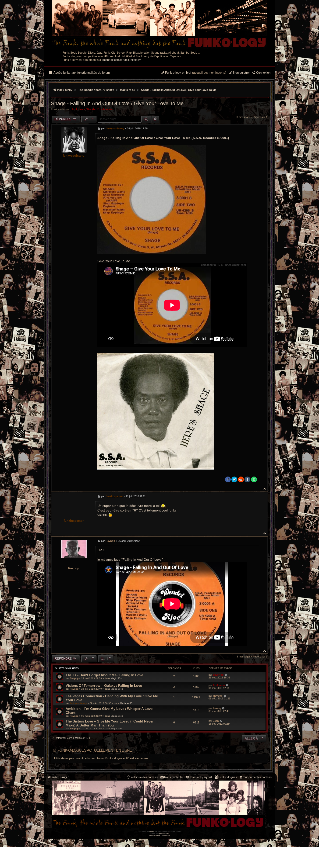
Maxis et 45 (117, 689)
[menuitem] (261, 73)
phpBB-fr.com (164, 833)
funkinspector (74, 520)
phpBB (152, 831)
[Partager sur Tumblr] (247, 479)
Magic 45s (116, 678)
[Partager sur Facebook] (228, 479)
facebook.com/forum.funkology (121, 60)
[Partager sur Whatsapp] (254, 479)
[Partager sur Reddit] (241, 479)
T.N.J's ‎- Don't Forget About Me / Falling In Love (104, 675)
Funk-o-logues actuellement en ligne (94, 750)
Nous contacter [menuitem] (173, 777)
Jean (216, 720)
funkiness (78, 109)
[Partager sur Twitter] (234, 479)
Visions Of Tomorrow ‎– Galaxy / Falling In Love (104, 686)
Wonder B (92, 109)
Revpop (73, 568)
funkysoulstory (73, 155)
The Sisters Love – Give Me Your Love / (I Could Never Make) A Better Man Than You (110, 723)
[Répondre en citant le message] (254, 128)
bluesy (217, 708)
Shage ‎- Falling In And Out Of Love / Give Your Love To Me (178, 90)
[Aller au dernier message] (225, 674)
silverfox (107, 109)
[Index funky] (159, 24)
